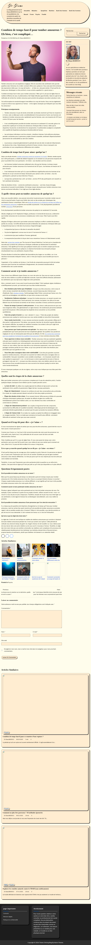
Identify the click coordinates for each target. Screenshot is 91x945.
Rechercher (69, 31)
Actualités (27, 10)
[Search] (83, 12)
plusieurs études (19, 293)
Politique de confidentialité (10, 920)
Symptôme (44, 10)
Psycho (37, 14)
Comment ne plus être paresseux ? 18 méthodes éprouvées (23, 813)
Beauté (26, 14)
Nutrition (51, 10)
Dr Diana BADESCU (24, 38)
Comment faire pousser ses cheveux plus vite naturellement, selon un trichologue (76, 112)
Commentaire (6, 608)
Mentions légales (7, 916)
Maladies (34, 10)
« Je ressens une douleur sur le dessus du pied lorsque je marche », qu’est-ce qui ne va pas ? (76, 119)
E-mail (35, 632)
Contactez (6, 913)
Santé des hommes (75, 10)
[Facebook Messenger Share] (11, 536)
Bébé (5, 884)
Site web (4, 640)
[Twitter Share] (3, 536)
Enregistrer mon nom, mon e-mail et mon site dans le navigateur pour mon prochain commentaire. (30, 650)
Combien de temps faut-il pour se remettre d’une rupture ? (23, 736)
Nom (3, 632)
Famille (44, 14)
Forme (32, 14)
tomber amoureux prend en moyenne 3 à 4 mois (32, 156)
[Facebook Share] (7, 536)
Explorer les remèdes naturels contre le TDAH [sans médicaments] (26, 889)
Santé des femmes (61, 10)
